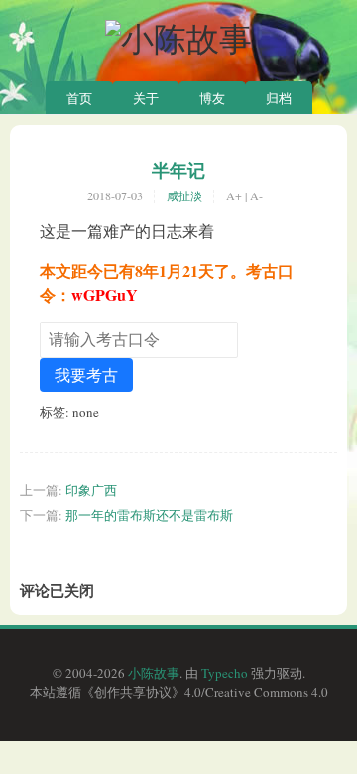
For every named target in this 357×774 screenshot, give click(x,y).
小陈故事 (153, 673)
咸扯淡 (184, 195)
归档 (279, 98)
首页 (79, 98)
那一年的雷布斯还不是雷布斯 (149, 515)
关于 (146, 98)
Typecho (224, 673)
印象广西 (91, 490)
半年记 (178, 170)
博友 (212, 98)
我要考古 (86, 374)
